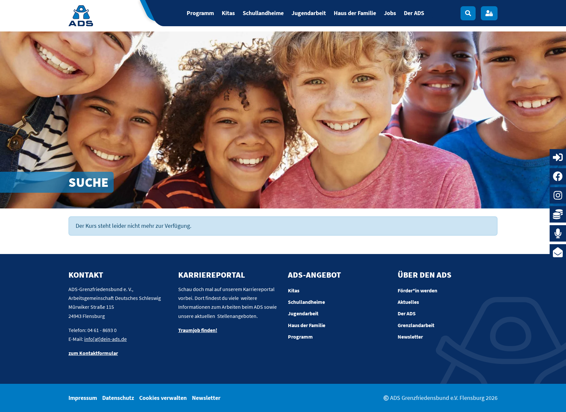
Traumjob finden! (197, 330)
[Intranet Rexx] (558, 157)
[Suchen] (468, 13)
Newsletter (206, 398)
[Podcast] (558, 233)
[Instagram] (558, 195)
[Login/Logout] (489, 13)
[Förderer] (558, 214)
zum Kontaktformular (93, 353)
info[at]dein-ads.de (105, 339)
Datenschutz (118, 398)
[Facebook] (558, 176)
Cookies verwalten (163, 398)
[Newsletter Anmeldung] (558, 252)
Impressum (82, 398)
